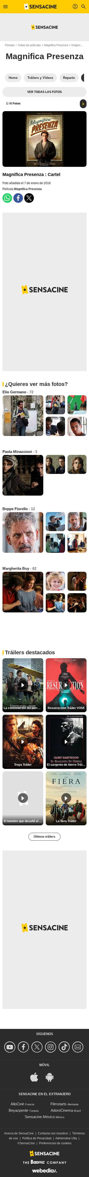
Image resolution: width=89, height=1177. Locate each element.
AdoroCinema (62, 1110)
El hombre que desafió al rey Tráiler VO (23, 821)
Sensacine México (40, 1117)
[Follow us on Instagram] (51, 1047)
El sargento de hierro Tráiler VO (67, 764)
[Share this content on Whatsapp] (7, 198)
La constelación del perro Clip (23, 708)
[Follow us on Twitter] (37, 1047)
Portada (9, 45)
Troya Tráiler (23, 764)
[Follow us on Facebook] (24, 1047)
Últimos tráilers (44, 836)
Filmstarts (58, 1104)
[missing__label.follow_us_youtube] (10, 1047)
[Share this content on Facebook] (18, 198)
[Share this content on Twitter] (29, 198)
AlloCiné (17, 1104)
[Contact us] (78, 1047)
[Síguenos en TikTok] (65, 1047)
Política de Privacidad (36, 1138)
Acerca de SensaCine (19, 1133)
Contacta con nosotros (53, 1133)
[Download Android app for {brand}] (52, 1076)
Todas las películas (29, 45)
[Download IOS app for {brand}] (37, 1076)
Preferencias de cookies (55, 1143)
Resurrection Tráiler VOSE (66, 708)
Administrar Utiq (66, 1138)
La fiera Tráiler (66, 821)
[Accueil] (40, 6)
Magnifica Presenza (56, 45)
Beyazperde (18, 1110)
